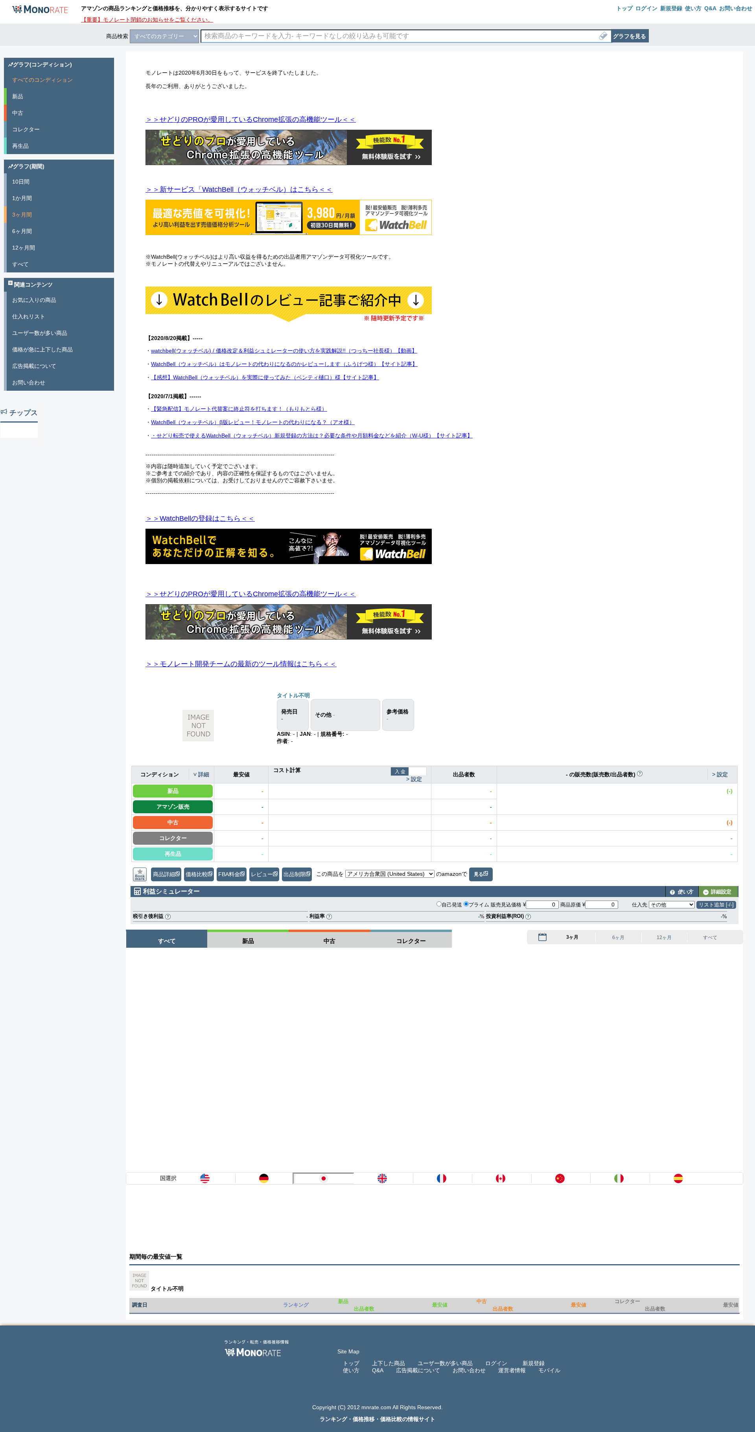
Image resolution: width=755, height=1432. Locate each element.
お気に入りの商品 (34, 300)
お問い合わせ (28, 382)
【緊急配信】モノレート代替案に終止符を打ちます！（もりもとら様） (239, 409)
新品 (17, 96)
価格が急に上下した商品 (42, 349)
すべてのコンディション (42, 80)
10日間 (20, 181)
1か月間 (22, 198)
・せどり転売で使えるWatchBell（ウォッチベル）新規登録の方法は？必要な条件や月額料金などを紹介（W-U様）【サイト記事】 (312, 435)
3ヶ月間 (22, 214)
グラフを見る (629, 36)
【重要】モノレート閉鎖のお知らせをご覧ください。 (147, 20)
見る (478, 874)
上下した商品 (388, 1363)
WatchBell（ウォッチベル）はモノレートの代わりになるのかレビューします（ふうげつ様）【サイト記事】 (284, 364)
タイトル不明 (293, 695)
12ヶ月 (664, 937)
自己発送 (452, 905)
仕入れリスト (28, 316)
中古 (17, 113)
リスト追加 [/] (716, 905)
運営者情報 (512, 1370)
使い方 (351, 1370)
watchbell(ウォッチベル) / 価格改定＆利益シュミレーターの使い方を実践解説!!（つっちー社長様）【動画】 (284, 350)
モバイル (549, 1370)
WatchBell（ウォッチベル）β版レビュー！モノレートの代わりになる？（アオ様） (253, 422)
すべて (710, 937)
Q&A (377, 1370)
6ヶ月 (618, 937)
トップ (351, 1363)
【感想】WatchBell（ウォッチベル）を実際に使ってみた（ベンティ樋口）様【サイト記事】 (265, 377)
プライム (479, 905)
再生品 (20, 146)
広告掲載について (34, 366)
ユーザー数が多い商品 (39, 333)
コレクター (26, 129)
